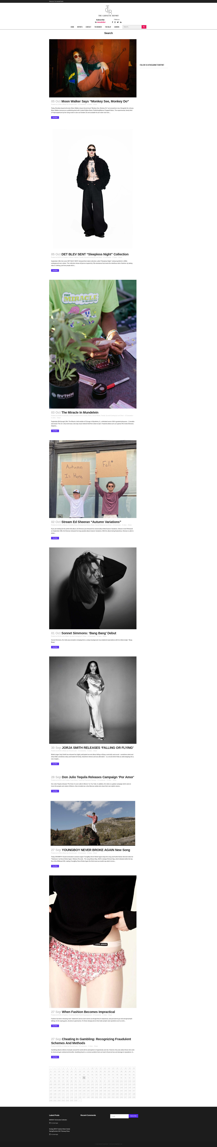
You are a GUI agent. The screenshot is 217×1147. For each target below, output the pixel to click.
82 (130, 1078)
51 (88, 1074)
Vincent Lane (73, 104)
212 (59, 1100)
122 (121, 1084)
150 (63, 1091)
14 (109, 1068)
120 (113, 1084)
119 (109, 1084)
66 (63, 1078)
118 (105, 1084)
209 (134, 1097)
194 (71, 1097)
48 (76, 1074)
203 (109, 1097)
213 (63, 1100)
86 (59, 1081)
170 (59, 1094)
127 (55, 1087)
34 (105, 1071)
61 (130, 1074)
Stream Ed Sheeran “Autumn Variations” (91, 522)
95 (96, 1081)
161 (109, 1091)
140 (109, 1087)
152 (71, 1091)
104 (134, 1081)
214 (67, 1100)
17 (121, 1068)
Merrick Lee (118, 1144)
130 (67, 1087)
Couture (65, 257)
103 (129, 1081)
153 (75, 1091)
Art (64, 636)
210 (51, 1100)
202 (104, 1097)
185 (121, 1094)
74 (96, 1078)
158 (96, 1091)
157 (92, 1091)
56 (109, 1074)
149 (59, 1091)
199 (92, 1097)
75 (100, 1078)
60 (125, 1074)
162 (113, 1091)
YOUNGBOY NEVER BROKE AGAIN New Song (96, 850)
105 (51, 1084)
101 (121, 1081)
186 (125, 1094)
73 (92, 1078)
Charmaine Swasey (90, 780)
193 (67, 1097)
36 (113, 1071)
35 (109, 1071)
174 (75, 1094)
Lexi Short (99, 257)
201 (100, 1097)
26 (71, 1071)
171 (63, 1094)
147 (51, 1091)
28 (80, 1071)
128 (59, 1087)
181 (104, 1094)
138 (100, 1087)
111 (76, 1084)
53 (96, 1074)
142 (117, 1087)
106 (55, 1084)
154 (80, 1091)
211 (55, 1100)
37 (117, 1071)
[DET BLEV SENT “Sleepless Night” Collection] (92, 188)
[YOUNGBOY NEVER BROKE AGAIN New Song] (92, 823)
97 (105, 1081)
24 (63, 1071)
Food (71, 780)
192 (63, 1097)
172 (67, 1094)
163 (117, 1091)
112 (80, 1084)
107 (59, 1084)
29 (84, 1071)
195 (75, 1097)
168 (51, 1094)
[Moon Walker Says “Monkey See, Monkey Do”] (92, 68)
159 (100, 1091)
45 (63, 1074)
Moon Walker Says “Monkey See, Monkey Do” (95, 101)
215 (71, 1100)
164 (121, 1091)
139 (104, 1087)
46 (67, 1074)
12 (100, 1068)
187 (129, 1094)
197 (84, 1097)
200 (96, 1097)
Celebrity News (72, 525)
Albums (65, 525)
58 (117, 1074)
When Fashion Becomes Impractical (88, 1012)
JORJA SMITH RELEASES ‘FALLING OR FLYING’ (98, 747)
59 (121, 1074)
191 (59, 1097)
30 (88, 1071)
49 (80, 1074)
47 (71, 1074)
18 (125, 1068)
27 (76, 1071)
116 (96, 1084)
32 (96, 1071)
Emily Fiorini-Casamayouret (83, 1015)
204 (113, 1097)
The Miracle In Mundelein (79, 412)
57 (113, 1074)
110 (71, 1084)
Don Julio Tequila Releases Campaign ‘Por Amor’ (98, 777)
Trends (81, 257)
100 (117, 1081)
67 (67, 1078)
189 (51, 1097)
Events (85, 415)
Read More (55, 117)
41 (134, 1071)
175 (80, 1094)
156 (88, 1091)
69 (76, 1078)
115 (92, 1084)
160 (104, 1091)
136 (92, 1087)
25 (67, 1071)
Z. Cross (83, 636)
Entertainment (78, 415)
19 (130, 1068)
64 (55, 1078)
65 (59, 1078)
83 (134, 1078)
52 (92, 1074)
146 (134, 1087)
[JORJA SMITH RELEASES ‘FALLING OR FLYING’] (92, 700)
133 (80, 1087)
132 (75, 1087)
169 (55, 1094)
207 (125, 1097)
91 (80, 1081)
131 (71, 1087)
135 (88, 1087)
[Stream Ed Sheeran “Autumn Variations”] (92, 479)
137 (96, 1087)
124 (129, 1084)
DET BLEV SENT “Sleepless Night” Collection (94, 254)
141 (113, 1087)
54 (100, 1074)
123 (125, 1084)
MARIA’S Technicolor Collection (58, 1120)
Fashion (76, 257)
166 (129, 1091)
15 (113, 1068)
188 (134, 1094)
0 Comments (82, 104)
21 (51, 1071)
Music (65, 104)
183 (113, 1094)
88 (67, 1081)
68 (71, 1078)
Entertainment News (84, 525)
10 (92, 1068)
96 (100, 1081)
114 (88, 1084)
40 (130, 1071)
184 (117, 1094)
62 (134, 1074)
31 (92, 1071)
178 (92, 1094)
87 (63, 1081)
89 (71, 1081)
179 (96, 1094)
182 (109, 1094)
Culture (71, 257)
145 (129, 1087)
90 (76, 1081)
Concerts (65, 415)
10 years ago (54, 1123)
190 (55, 1097)
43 (55, 1074)
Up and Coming (89, 257)
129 (63, 1087)
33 (100, 1071)
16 (117, 1068)
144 (125, 1087)
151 (67, 1091)
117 (100, 1084)
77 (109, 1078)
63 (51, 1078)
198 (88, 1097)
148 (55, 1091)
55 (105, 1074)
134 (84, 1087)
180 (100, 1094)
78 (113, 1078)
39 (125, 1071)
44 (59, 1074)
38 (121, 1071)
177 (88, 1094)
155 (84, 1091)
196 (80, 1097)
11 (96, 1068)
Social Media (96, 415)
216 (75, 1100)
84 (51, 1081)
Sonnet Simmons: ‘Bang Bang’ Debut (88, 633)
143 (121, 1087)
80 (121, 1078)
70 (80, 1078)
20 (134, 1068)
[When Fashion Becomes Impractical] (92, 941)
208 (129, 1097)
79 (117, 1078)
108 (63, 1084)
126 (51, 1087)
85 (55, 1081)
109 (67, 1084)
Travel (80, 780)
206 (121, 1097)
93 (88, 1081)
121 (117, 1084)
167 (134, 1091)
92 (84, 1081)
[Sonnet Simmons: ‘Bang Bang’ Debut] (92, 588)
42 (51, 1074)
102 (125, 1081)
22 (55, 1071)
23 (59, 1071)
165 (125, 1091)
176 (84, 1094)
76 (105, 1078)
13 (105, 1068)
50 (84, 1074)
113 (84, 1084)
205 (117, 1097)
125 (134, 1084)
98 (109, 1081)
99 (113, 1081)
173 (71, 1094)
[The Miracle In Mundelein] (92, 344)
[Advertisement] (154, 49)
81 (125, 1078)
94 (92, 1081)
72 (88, 1078)
